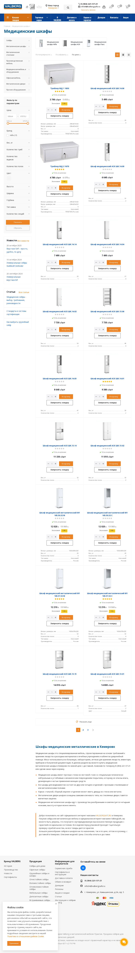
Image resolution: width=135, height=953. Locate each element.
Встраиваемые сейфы (39, 900)
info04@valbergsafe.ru (90, 6)
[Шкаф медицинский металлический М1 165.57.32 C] (107, 579)
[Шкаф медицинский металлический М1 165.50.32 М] (59, 498)
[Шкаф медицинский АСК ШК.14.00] (107, 152)
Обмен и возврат (63, 881)
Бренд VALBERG (12, 861)
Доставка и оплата (64, 878)
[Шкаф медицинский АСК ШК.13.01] (107, 659)
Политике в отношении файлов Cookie (25, 936)
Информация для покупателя (64, 862)
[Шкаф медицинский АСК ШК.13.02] (107, 431)
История (8, 866)
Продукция (35, 861)
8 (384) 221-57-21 (89, 4)
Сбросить (18, 228)
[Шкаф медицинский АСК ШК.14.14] (59, 230)
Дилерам (59, 885)
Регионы (59, 889)
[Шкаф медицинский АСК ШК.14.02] (59, 297)
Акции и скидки (62, 892)
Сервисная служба (63, 868)
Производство (11, 869)
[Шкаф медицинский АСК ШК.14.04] (107, 230)
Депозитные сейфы (38, 896)
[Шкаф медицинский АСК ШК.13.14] (59, 431)
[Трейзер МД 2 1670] (59, 152)
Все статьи (24, 292)
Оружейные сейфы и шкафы (39, 874)
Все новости (23, 240)
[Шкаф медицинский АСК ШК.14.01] (107, 364)
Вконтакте (83, 868)
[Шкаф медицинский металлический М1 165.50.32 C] (107, 498)
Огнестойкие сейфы (39, 879)
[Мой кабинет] (104, 6)
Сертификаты (10, 877)
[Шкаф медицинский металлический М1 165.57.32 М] (59, 579)
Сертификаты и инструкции (62, 873)
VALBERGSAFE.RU (103, 815)
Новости (8, 873)
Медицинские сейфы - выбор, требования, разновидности (16, 300)
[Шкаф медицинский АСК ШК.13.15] (59, 659)
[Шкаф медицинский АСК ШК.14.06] (107, 74)
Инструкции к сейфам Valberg (65, 901)
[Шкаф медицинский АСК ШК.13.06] (107, 297)
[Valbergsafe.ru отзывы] (105, 903)
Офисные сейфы (37, 869)
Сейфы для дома (37, 866)
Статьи (58, 896)
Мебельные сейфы (38, 892)
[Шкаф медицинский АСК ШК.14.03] (59, 364)
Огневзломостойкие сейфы (39, 887)
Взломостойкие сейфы (40, 883)
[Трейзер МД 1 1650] (59, 74)
